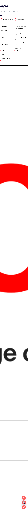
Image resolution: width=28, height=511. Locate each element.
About (1, 63)
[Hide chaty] (24, 507)
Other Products (7, 61)
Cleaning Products (6, 58)
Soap (2, 55)
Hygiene (5, 51)
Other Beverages (5, 44)
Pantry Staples (5, 41)
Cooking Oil (4, 30)
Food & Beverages (8, 19)
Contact (6, 63)
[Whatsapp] (24, 498)
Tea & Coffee (4, 23)
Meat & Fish (4, 26)
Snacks (3, 34)
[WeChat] (24, 502)
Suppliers (12, 63)
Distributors (19, 63)
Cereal (2, 37)
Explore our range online (14, 1)
